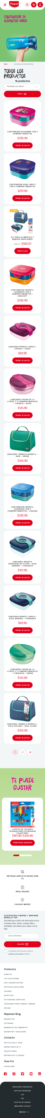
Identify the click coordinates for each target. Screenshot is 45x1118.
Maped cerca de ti (12, 1047)
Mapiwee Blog (12, 1014)
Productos (10, 969)
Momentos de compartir (16, 1028)
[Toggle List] (36, 86)
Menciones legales (22, 1106)
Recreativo (9, 1019)
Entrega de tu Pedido (14, 1055)
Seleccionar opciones (22, 843)
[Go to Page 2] (30, 752)
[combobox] (20, 86)
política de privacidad (15, 954)
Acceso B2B (9, 1066)
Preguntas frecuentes (22, 1087)
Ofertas (8, 974)
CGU (22, 1098)
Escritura (9, 995)
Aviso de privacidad (22, 1091)
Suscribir (21, 944)
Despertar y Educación (15, 1032)
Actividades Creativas (14, 1000)
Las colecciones (11, 979)
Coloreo (8, 991)
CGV (22, 1094)
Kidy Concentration (13, 983)
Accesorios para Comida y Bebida (19, 1004)
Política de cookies (22, 1102)
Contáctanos (10, 1051)
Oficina (7, 1008)
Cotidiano (8, 1023)
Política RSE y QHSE (13, 1043)
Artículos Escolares (14, 987)
